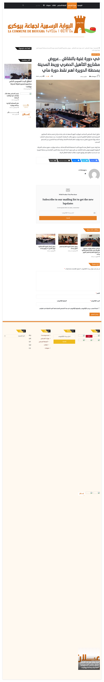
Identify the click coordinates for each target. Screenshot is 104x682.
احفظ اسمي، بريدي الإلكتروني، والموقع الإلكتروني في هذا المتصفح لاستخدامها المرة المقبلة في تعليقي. (68, 308)
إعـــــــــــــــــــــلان (13, 112)
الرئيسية (80, 5)
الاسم (98, 293)
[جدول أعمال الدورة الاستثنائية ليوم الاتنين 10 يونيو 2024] (45, 239)
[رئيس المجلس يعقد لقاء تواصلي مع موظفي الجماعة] (25, 96)
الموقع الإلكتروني (62, 301)
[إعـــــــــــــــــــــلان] (25, 114)
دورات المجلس (72, 5)
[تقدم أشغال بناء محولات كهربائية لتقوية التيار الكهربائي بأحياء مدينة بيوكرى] (89, 415)
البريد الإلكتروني (95, 301)
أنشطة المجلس (61, 5)
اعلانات (54, 5)
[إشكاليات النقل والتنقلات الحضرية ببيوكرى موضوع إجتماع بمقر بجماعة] (96, 341)
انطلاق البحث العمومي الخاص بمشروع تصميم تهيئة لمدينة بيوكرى (20, 84)
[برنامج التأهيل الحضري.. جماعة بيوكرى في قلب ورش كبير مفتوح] (96, 336)
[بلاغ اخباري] (89, 336)
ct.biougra (93, 76)
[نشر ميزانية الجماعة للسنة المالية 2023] (81, 493)
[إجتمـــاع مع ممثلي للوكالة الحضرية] (89, 568)
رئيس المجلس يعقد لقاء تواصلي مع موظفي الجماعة (12, 96)
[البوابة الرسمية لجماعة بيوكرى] (52, 26)
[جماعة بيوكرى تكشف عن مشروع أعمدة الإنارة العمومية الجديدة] (96, 493)
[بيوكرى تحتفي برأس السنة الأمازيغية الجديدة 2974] (81, 336)
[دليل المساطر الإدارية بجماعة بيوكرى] (25, 106)
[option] (89, 659)
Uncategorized (45, 335)
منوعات (48, 5)
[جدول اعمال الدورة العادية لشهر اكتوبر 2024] (68, 239)
